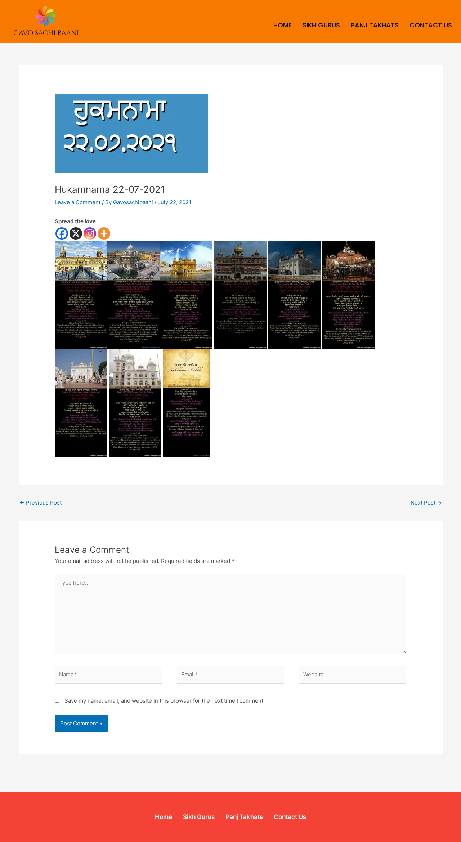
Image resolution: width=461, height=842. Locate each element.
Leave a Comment (77, 202)
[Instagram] (90, 233)
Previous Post (40, 502)
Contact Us (430, 25)
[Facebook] (61, 233)
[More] (104, 233)
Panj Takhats (375, 25)
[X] (76, 233)
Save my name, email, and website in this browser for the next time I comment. (164, 700)
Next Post (426, 502)
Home (282, 25)
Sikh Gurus (321, 25)
